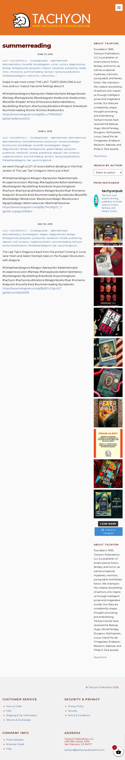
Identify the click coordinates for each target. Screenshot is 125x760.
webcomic (33, 75)
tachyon (49, 71)
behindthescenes (32, 141)
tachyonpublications (67, 71)
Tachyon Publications (100, 687)
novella (33, 152)
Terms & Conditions (79, 715)
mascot (46, 68)
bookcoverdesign (69, 141)
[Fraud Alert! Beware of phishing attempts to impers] (108, 443)
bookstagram (42, 64)
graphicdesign (55, 149)
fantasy (6, 68)
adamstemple (59, 60)
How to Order (14, 706)
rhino (5, 71)
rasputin (57, 152)
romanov (74, 152)
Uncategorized (38, 60)
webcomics (48, 75)
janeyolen (35, 68)
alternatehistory (11, 64)
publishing (71, 68)
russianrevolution (12, 156)
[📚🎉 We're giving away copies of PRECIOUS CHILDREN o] (108, 291)
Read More (100, 156)
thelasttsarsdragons (14, 75)
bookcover (50, 141)
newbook (58, 68)
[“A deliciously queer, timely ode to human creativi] (108, 231)
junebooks (8, 152)
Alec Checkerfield (14, 60)
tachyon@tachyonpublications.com (84, 749)
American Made (15, 744)
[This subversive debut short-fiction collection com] (108, 322)
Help (9, 748)
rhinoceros (16, 71)
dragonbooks (77, 64)
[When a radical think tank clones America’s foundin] (108, 352)
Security (72, 710)
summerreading (33, 71)
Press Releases (14, 739)
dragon (66, 145)
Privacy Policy (76, 706)
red (65, 152)
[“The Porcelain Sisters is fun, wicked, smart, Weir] (108, 261)
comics (63, 64)
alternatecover (77, 137)
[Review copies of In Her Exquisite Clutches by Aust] (108, 504)
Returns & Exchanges (18, 719)
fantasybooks (20, 68)
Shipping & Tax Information (21, 715)
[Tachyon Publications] (51, 31)
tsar (29, 160)
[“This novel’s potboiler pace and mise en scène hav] (108, 473)
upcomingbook (41, 160)
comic (54, 64)
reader (82, 68)
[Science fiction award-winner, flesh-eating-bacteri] (108, 413)
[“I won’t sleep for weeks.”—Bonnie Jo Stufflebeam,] (108, 382)
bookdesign (25, 145)
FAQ (8, 710)
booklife (27, 64)
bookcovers (9, 145)
